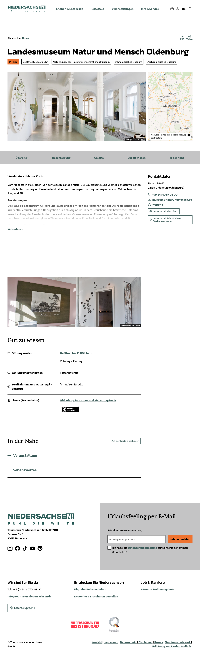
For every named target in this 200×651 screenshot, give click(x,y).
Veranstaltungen (123, 9)
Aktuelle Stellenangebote (158, 589)
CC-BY (143, 140)
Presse (158, 642)
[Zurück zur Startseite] (27, 8)
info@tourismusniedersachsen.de (30, 596)
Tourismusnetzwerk (178, 642)
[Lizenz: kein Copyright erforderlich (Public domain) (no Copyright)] (69, 412)
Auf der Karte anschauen (125, 441)
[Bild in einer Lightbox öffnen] (41, 519)
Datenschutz (128, 642)
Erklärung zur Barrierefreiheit (171, 646)
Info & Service (150, 9)
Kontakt (97, 642)
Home (25, 38)
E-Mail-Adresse (125, 530)
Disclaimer (145, 642)
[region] (170, 106)
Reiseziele (97, 9)
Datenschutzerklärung (142, 548)
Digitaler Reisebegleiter (90, 589)
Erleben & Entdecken (69, 9)
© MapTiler (165, 134)
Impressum (111, 642)
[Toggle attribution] (189, 135)
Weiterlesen (15, 229)
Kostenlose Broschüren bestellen (96, 596)
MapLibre (155, 134)
